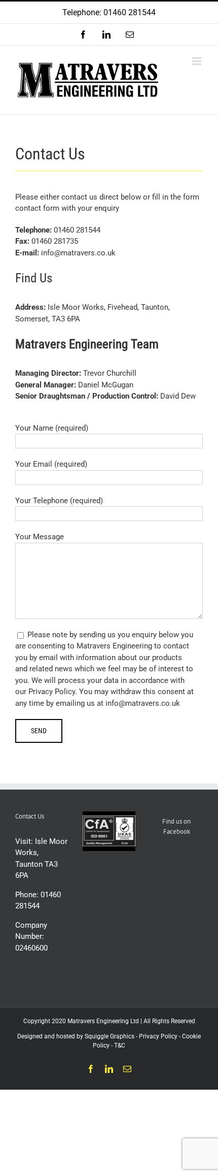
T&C (119, 1045)
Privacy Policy (158, 1036)
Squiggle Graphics (109, 1036)
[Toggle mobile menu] (197, 61)
